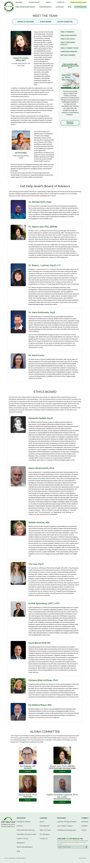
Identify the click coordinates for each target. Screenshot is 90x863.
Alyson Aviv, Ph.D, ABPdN (62, 766)
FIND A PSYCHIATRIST (69, 35)
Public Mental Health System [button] (25, 7)
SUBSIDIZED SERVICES (69, 51)
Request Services (70, 123)
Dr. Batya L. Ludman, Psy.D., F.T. (44, 265)
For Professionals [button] (80, 7)
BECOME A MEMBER (68, 55)
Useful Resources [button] (45, 7)
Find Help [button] (18, 2)
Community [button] (59, 7)
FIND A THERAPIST (68, 32)
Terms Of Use (82, 858)
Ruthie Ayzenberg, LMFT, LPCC (44, 603)
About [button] (48, 2)
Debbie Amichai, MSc (39, 522)
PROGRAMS (61, 818)
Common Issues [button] (33, 2)
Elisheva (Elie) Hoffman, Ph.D (43, 680)
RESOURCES (21, 818)
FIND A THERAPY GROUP (70, 48)
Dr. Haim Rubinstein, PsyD (41, 312)
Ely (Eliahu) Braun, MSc (40, 705)
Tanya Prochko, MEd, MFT (21, 59)
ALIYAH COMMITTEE (65, 22)
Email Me (28, 771)
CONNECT (85, 818)
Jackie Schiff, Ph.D (28, 795)
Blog (69, 7)
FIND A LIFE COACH (68, 39)
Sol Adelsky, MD (27, 766)
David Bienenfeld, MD (39, 643)
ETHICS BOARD (45, 22)
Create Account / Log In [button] (78, 2)
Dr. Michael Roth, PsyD (40, 202)
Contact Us (60, 2)
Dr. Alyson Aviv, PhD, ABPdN (42, 227)
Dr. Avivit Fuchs (36, 355)
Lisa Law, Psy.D (36, 564)
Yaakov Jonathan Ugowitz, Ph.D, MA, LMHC (62, 796)
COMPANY (43, 818)
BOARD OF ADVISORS (26, 22)
